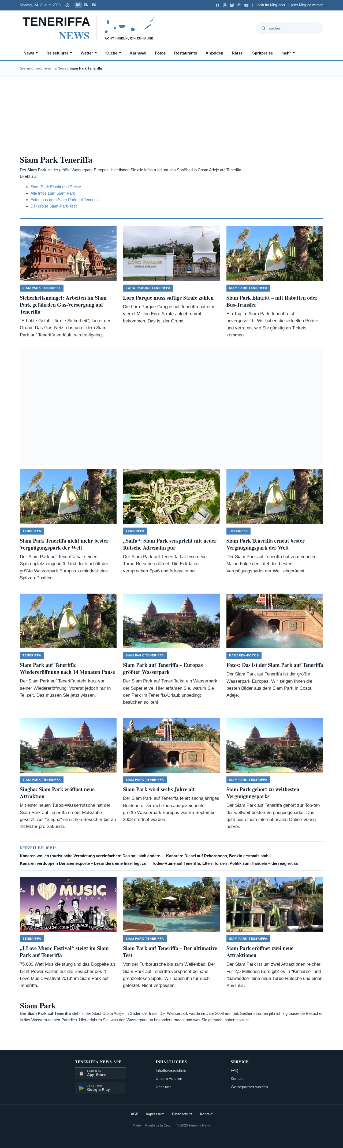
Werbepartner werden (249, 1087)
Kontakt (237, 1078)
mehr (286, 53)
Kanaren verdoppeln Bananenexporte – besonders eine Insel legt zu (83, 863)
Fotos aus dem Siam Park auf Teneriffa (65, 199)
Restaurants (185, 53)
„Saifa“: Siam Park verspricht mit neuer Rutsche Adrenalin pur (170, 544)
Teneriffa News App (98, 1062)
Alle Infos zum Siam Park (53, 193)
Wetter (87, 53)
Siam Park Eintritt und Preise (56, 186)
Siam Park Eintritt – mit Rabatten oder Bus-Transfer (272, 301)
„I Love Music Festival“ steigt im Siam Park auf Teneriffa (64, 951)
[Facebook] (217, 5)
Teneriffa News (54, 68)
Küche (111, 53)
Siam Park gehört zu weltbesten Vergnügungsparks (262, 792)
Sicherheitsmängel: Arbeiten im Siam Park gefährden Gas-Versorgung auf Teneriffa (63, 304)
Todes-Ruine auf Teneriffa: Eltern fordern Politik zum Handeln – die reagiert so (225, 863)
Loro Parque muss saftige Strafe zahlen (168, 297)
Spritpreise (262, 53)
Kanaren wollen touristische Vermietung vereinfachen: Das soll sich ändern (90, 855)
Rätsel (238, 53)
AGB (134, 1114)
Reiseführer (57, 53)
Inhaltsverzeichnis (171, 1070)
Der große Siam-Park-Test (54, 206)
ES (94, 4)
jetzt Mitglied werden (307, 5)
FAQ (234, 1070)
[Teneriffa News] (91, 28)
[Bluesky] (232, 5)
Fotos (160, 53)
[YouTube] (246, 5)
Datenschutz (182, 1114)
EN (86, 4)
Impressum (155, 1114)
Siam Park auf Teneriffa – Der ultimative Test (170, 951)
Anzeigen (214, 53)
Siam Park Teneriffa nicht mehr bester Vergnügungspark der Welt (64, 544)
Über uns (163, 1087)
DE (78, 4)
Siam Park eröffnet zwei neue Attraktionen (259, 951)
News (29, 53)
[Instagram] (239, 5)
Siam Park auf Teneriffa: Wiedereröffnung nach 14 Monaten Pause (67, 668)
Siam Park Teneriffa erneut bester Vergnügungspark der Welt (265, 544)
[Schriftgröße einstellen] (67, 5)
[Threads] (225, 5)
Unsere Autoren (169, 1078)
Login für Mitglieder (270, 5)
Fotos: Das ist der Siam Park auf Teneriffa (274, 665)
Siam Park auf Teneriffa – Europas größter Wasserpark (163, 668)
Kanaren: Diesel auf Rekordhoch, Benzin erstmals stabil (218, 855)
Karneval (138, 53)
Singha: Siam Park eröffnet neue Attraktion (57, 792)
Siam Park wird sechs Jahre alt (159, 789)
